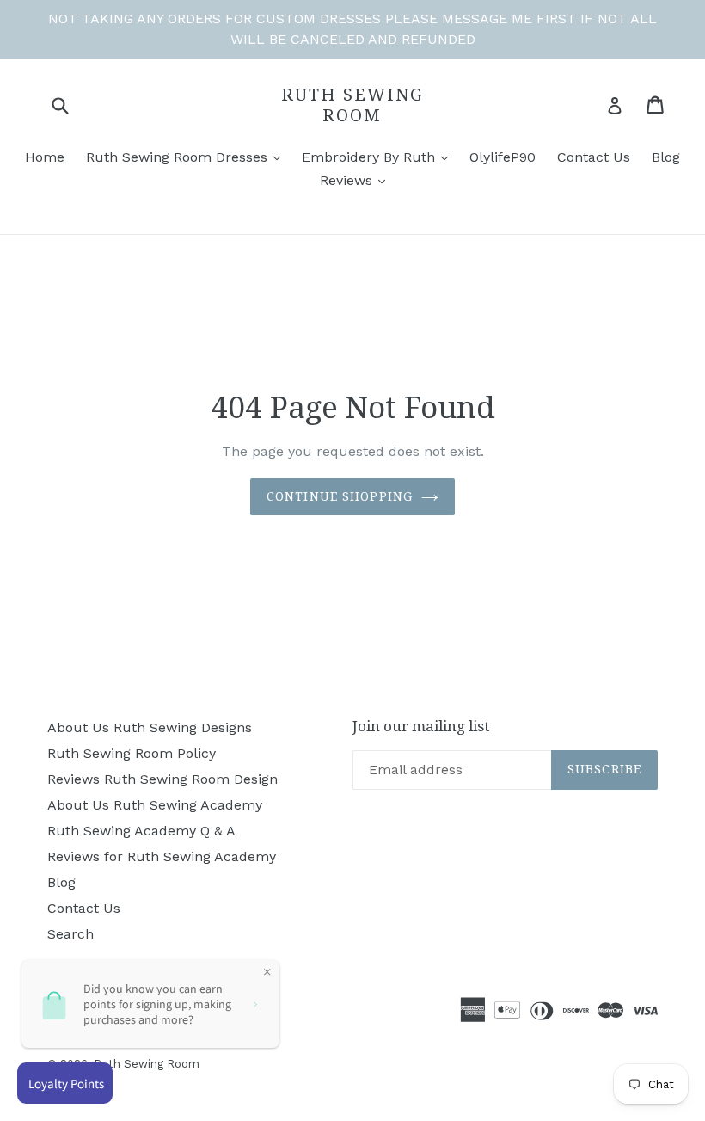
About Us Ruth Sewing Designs (149, 727)
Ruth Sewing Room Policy (131, 753)
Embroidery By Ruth (370, 157)
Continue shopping (340, 496)
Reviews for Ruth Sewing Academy (161, 856)
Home (44, 157)
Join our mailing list (420, 726)
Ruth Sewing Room (352, 105)
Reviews (348, 180)
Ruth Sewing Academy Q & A (141, 830)
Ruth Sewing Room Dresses (179, 157)
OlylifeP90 (502, 157)
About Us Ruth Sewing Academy (154, 805)
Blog (666, 157)
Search (70, 934)
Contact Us (593, 157)
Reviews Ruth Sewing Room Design (162, 779)
